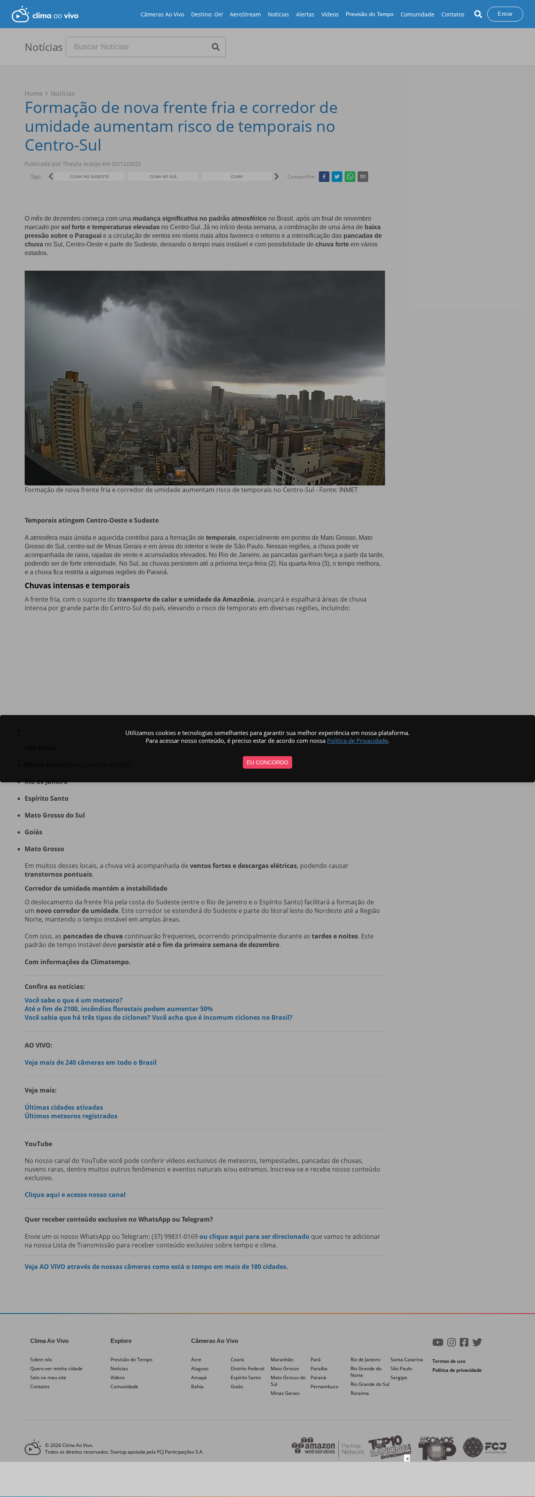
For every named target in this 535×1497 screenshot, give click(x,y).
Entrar (505, 14)
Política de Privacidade (357, 740)
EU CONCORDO (267, 762)
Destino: (207, 14)
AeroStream (245, 14)
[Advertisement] (267, 1479)
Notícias (278, 14)
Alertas (305, 14)
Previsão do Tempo (370, 14)
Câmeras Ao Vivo (162, 14)
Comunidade (417, 14)
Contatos (453, 14)
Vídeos (330, 14)
